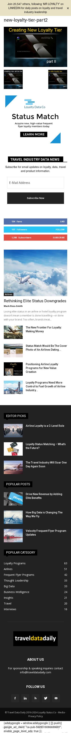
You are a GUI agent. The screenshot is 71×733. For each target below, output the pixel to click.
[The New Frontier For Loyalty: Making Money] (13, 332)
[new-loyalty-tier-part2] (35, 66)
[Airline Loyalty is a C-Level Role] (13, 430)
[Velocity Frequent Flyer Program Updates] (13, 535)
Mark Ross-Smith (13, 306)
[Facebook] (15, 698)
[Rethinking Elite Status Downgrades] (35, 273)
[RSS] (35, 698)
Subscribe (59, 237)
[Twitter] (46, 698)
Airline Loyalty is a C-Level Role (45, 425)
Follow (60, 229)
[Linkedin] (25, 698)
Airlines (8, 294)
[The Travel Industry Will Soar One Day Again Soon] (13, 467)
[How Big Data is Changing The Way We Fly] (13, 517)
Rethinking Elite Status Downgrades (35, 301)
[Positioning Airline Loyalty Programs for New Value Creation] (13, 369)
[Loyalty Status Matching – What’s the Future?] (13, 449)
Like (62, 221)
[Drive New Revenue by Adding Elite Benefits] (13, 499)
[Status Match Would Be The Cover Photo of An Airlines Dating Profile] (13, 350)
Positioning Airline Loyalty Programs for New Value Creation (42, 368)
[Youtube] (56, 698)
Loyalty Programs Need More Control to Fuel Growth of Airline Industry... (45, 386)
